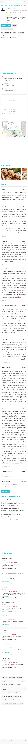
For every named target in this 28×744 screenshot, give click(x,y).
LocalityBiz (3, 1)
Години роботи (4, 37)
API (25, 740)
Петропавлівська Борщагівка (17, 5)
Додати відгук (13, 37)
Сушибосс (10, 122)
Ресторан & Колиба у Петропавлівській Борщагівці (13, 681)
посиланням (22, 516)
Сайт (14, 25)
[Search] (23, 2)
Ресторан (9, 14)
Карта (14, 32)
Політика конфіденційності (17, 740)
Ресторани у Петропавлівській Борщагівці (11, 696)
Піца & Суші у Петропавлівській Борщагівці (12, 677)
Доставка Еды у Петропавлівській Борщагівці (12, 703)
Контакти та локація (6, 32)
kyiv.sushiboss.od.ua (9, 90)
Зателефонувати (6, 25)
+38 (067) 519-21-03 (9, 85)
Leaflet (17, 136)
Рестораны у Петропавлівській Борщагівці (11, 692)
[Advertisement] (14, 56)
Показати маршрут (6, 29)
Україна (2, 5)
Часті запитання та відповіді (13, 35)
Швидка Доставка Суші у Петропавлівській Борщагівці (12, 688)
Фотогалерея (21, 32)
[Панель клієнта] (26, 2)
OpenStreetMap (23, 136)
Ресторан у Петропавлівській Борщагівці (11, 684)
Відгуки (3, 35)
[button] (14, 131)
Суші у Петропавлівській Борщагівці (10, 699)
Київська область (8, 5)
